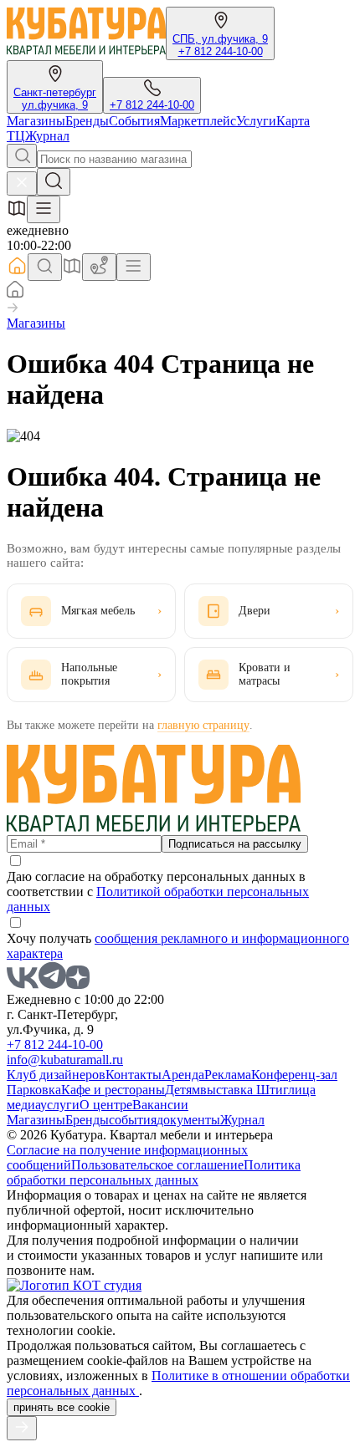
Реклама (227, 1074)
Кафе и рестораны (113, 1090)
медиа (23, 1105)
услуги (60, 1105)
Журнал (47, 136)
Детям (182, 1090)
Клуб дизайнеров (56, 1074)
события (133, 1120)
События (134, 121)
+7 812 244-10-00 (220, 51)
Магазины (36, 121)
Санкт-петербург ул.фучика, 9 (54, 98)
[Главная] (15, 293)
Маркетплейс (198, 121)
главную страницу (203, 725)
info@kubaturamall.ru (65, 1059)
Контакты (133, 1074)
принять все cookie (61, 1407)
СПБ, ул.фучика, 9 (220, 39)
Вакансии (160, 1105)
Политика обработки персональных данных (154, 1172)
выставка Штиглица (258, 1090)
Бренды (87, 121)
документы (188, 1120)
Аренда (183, 1074)
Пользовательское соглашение (157, 1165)
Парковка (34, 1090)
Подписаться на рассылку (234, 844)
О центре (106, 1105)
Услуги (256, 121)
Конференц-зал (294, 1074)
